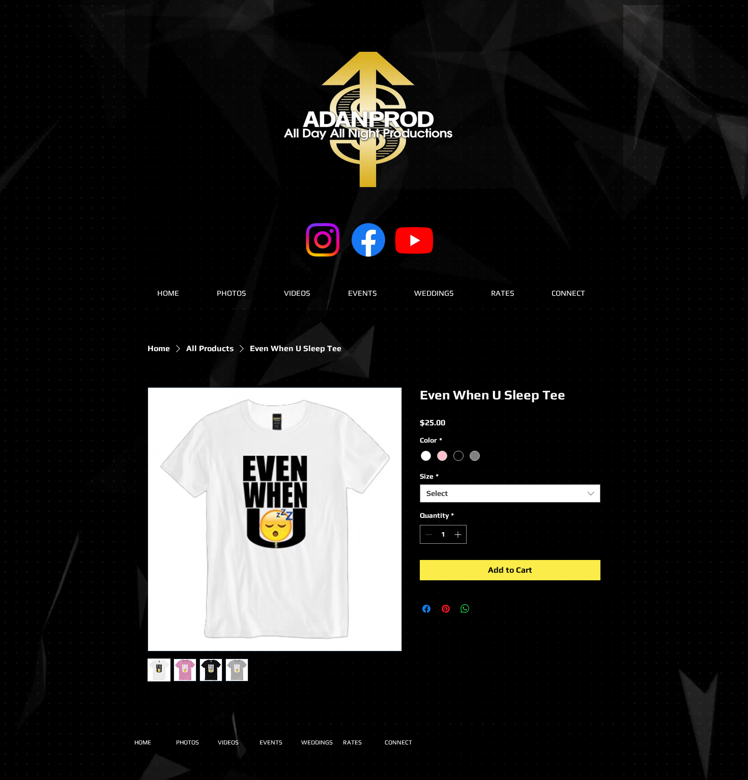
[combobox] (510, 493)
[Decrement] (427, 534)
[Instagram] (322, 239)
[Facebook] (368, 239)
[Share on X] (484, 609)
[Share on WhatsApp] (465, 609)
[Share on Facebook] (426, 609)
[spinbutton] (443, 534)
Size (429, 476)
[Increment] (458, 534)
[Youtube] (414, 239)
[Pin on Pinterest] (446, 609)
